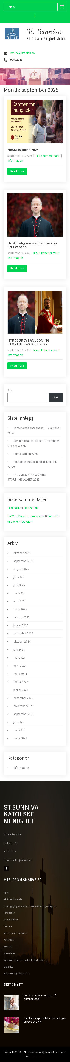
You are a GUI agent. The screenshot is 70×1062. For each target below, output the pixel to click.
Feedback (13, 508)
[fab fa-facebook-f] (35, 16)
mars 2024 (20, 674)
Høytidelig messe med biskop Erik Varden (32, 245)
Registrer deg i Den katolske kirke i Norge (26, 960)
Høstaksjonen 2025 (23, 149)
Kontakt (8, 946)
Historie (8, 926)
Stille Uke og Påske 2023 (17, 973)
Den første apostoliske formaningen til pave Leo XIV (45, 1020)
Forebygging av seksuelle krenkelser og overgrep (30, 906)
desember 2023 (23, 698)
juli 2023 (18, 722)
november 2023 (23, 706)
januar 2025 (20, 625)
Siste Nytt (8, 966)
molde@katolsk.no (22, 53)
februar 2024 (21, 682)
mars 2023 (20, 738)
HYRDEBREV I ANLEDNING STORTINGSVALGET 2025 (28, 342)
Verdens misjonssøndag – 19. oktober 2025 (40, 997)
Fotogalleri (31, 508)
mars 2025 (20, 609)
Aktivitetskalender (13, 899)
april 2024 (19, 666)
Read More (17, 171)
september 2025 (23, 561)
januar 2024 (20, 690)
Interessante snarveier (15, 933)
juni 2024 (19, 650)
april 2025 (19, 601)
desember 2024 (23, 633)
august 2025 (21, 569)
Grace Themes (36, 1056)
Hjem (6, 892)
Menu (12, 7)
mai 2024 (19, 658)
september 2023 (23, 714)
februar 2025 (21, 617)
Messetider (9, 953)
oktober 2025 (22, 553)
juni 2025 (19, 585)
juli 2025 (18, 577)
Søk (9, 390)
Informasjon (15, 161)
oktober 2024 (22, 641)
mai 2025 (19, 593)
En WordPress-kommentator (25, 516)
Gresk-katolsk (11, 919)
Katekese (9, 939)
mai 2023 (19, 730)
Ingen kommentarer (47, 156)
